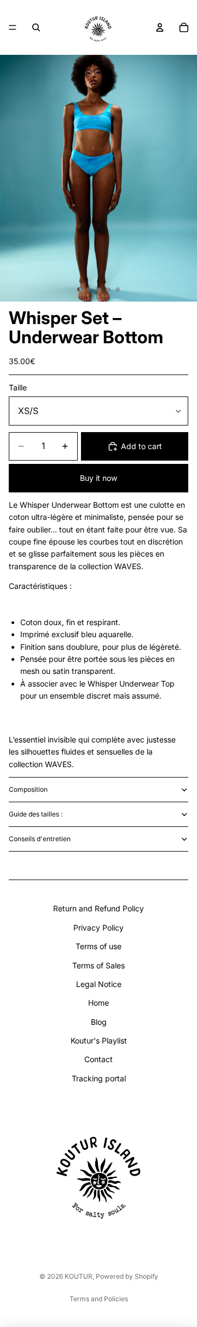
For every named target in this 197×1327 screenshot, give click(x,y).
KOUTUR (78, 1276)
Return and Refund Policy (98, 908)
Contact (98, 1059)
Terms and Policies (98, 1299)
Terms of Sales (98, 965)
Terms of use (98, 946)
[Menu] (12, 27)
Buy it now (98, 478)
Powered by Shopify (127, 1276)
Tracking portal (99, 1078)
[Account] (160, 27)
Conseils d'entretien (40, 839)
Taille (18, 387)
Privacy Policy (98, 927)
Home (98, 1002)
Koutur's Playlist (99, 1040)
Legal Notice (98, 984)
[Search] (36, 27)
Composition (28, 789)
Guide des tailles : (35, 814)
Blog (99, 1022)
